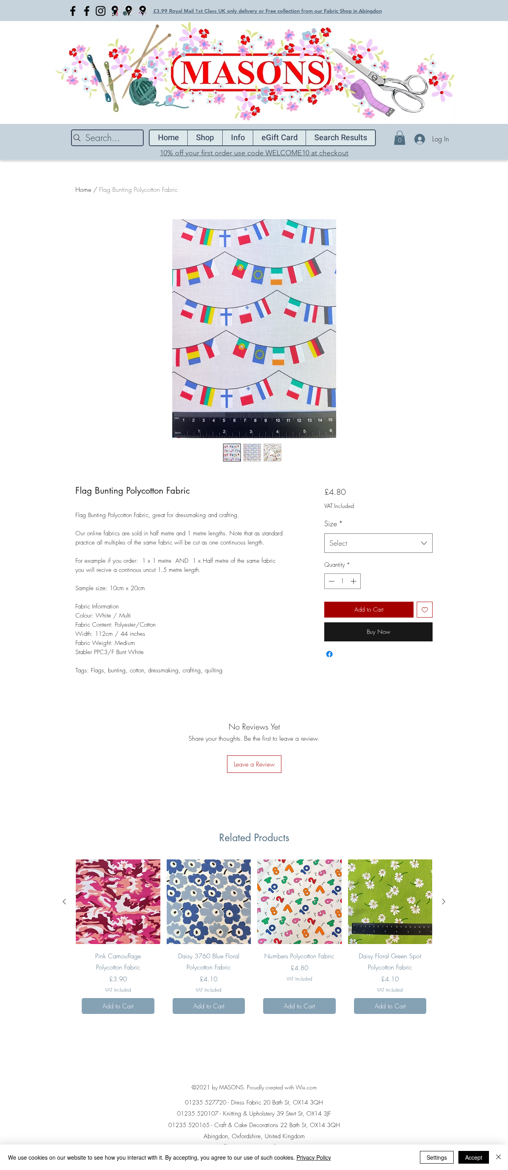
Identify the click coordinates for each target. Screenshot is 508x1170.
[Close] (498, 1157)
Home (83, 189)
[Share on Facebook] (329, 654)
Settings (437, 1157)
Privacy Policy (313, 1157)
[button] (400, 138)
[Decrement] (330, 581)
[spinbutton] (342, 581)
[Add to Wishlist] (425, 610)
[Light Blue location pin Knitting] (128, 10)
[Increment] (354, 581)
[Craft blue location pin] (114, 10)
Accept (473, 1157)
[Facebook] (72, 10)
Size (333, 523)
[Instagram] (100, 10)
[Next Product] (443, 901)
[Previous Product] (64, 901)
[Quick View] (118, 901)
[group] (254, 939)
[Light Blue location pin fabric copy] (142, 10)
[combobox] (378, 543)
